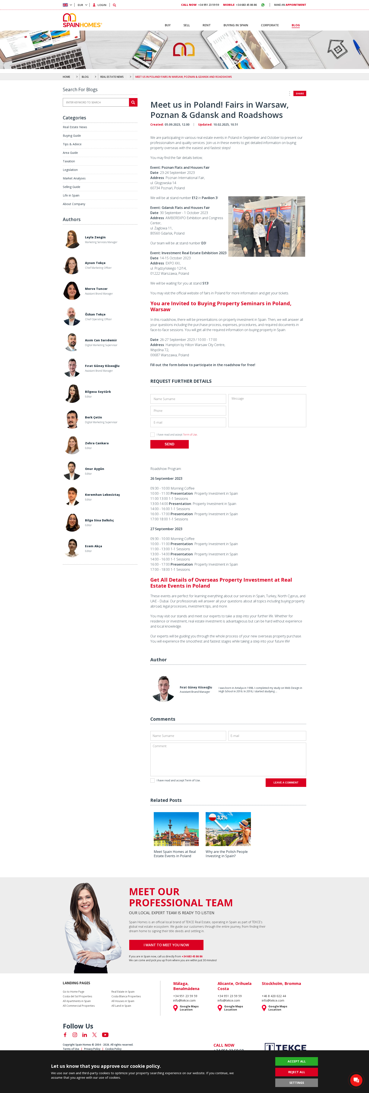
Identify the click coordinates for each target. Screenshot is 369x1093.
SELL (186, 25)
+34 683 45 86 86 (240, 5)
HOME (66, 77)
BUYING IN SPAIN (236, 25)
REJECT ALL (296, 1072)
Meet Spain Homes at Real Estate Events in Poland (175, 853)
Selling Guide (71, 187)
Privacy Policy (92, 1049)
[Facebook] (65, 1035)
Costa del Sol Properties (77, 996)
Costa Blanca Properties (126, 996)
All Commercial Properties (79, 1006)
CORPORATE (270, 25)
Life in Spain (71, 195)
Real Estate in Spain (123, 991)
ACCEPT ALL (297, 1061)
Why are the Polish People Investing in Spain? (227, 853)
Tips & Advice (72, 144)
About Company (74, 204)
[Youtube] (105, 1035)
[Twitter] (94, 1035)
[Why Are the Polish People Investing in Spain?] (228, 844)
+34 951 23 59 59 (200, 5)
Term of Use (190, 434)
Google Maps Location (189, 1008)
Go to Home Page (73, 991)
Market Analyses (74, 178)
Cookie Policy (113, 1049)
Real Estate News (75, 127)
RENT (207, 25)
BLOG (85, 77)
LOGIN (102, 5)
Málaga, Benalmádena (186, 986)
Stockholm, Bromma (281, 983)
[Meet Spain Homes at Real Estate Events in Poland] (176, 844)
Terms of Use (71, 1049)
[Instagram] (75, 1035)
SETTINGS (296, 1083)
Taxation (69, 161)
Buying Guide (72, 136)
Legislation (70, 170)
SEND (169, 444)
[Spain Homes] (81, 20)
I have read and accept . (177, 434)
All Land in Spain (121, 1006)
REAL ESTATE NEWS (112, 77)
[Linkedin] (84, 1035)
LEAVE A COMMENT (286, 782)
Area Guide (70, 153)
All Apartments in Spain (77, 1001)
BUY (168, 25)
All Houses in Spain (122, 1001)
